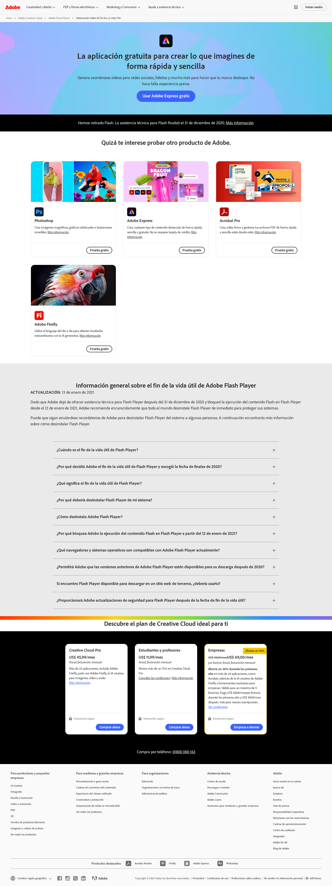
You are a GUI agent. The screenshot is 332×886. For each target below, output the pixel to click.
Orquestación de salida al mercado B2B (98, 805)
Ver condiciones (218, 707)
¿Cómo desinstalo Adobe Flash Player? (90, 516)
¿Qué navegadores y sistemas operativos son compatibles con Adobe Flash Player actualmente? (138, 550)
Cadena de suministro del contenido (96, 787)
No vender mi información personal (283, 878)
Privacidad (198, 878)
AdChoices (315, 878)
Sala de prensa (281, 805)
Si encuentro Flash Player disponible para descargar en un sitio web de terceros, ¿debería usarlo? (138, 583)
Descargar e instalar (218, 787)
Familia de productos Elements (28, 822)
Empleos (278, 793)
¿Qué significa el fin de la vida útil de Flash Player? (99, 483)
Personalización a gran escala (92, 781)
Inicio (9, 18)
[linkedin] (83, 878)
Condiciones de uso (217, 878)
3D (12, 816)
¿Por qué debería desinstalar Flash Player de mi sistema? (104, 500)
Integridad (278, 836)
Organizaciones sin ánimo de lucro (161, 787)
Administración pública (154, 793)
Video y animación (21, 804)
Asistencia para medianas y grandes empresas (233, 805)
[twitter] (75, 878)
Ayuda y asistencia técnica (164, 7)
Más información (240, 122)
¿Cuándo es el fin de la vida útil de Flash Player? (97, 449)
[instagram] (67, 878)
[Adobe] (12, 7)
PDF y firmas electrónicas (79, 7)
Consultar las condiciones (154, 678)
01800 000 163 (184, 751)
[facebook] (59, 878)
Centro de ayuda (216, 781)
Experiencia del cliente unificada (94, 793)
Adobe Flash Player (59, 18)
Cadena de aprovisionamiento (289, 824)
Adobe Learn (214, 799)
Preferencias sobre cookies (246, 878)
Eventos (277, 799)
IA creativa (16, 785)
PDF (13, 810)
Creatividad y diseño (38, 7)
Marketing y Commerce (122, 7)
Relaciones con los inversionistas (291, 818)
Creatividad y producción (89, 799)
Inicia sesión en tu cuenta (287, 781)
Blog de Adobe (281, 848)
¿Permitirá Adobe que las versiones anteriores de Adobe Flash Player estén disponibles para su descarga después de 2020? (160, 566)
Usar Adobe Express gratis (166, 95)
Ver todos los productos (23, 834)
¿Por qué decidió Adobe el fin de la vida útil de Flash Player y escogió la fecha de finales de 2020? (139, 466)
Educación (147, 781)
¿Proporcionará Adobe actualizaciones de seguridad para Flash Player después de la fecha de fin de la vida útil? (151, 600)
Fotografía (16, 791)
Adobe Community (217, 793)
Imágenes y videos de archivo (27, 828)
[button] (295, 7)
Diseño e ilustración (22, 798)
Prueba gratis (191, 250)
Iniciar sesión (314, 7)
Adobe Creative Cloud (30, 18)
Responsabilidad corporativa (288, 812)
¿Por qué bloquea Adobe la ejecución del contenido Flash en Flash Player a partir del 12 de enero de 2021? (147, 533)
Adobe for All (280, 842)
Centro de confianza (284, 830)
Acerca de (278, 787)
